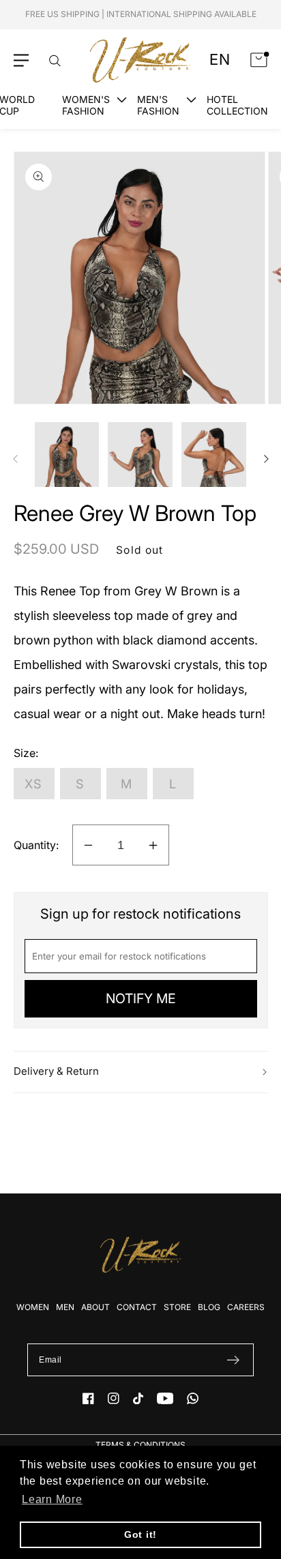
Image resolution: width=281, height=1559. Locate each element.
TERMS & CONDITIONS (140, 1445)
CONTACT (137, 1307)
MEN (65, 1307)
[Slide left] (15, 459)
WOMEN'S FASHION (86, 105)
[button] (21, 60)
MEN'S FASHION (158, 105)
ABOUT (95, 1307)
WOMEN (32, 1307)
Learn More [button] (52, 1499)
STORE (177, 1307)
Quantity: (36, 845)
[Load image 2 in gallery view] (140, 454)
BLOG (209, 1307)
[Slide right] (266, 459)
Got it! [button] (140, 1534)
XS (34, 783)
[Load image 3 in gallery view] (213, 454)
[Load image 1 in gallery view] (67, 454)
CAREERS (246, 1307)
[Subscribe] (232, 1360)
